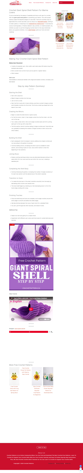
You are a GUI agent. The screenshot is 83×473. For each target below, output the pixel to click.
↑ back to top (41, 447)
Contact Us (51, 463)
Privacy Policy (60, 463)
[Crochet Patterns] (15, 4)
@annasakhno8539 (20, 328)
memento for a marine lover (36, 23)
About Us (67, 463)
